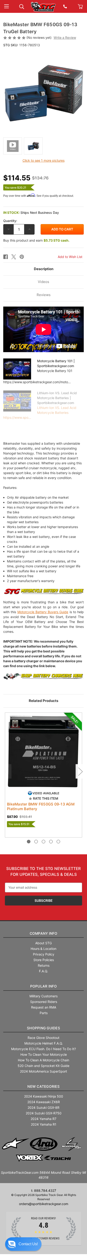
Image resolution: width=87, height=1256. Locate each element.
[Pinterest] (21, 257)
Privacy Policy (43, 954)
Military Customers (43, 996)
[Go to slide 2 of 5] (36, 841)
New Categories (43, 1086)
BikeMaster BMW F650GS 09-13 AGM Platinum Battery (40, 806)
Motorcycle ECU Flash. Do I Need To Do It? (43, 1049)
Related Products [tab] (43, 700)
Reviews (44, 295)
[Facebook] (5, 257)
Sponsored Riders (43, 1002)
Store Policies (43, 960)
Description (43, 269)
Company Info (44, 933)
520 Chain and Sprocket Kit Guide (43, 1066)
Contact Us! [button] (28, 1244)
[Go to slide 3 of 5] (43, 841)
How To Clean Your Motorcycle (43, 1054)
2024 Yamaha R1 (43, 1124)
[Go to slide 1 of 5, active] (28, 841)
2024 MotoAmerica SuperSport (43, 1071)
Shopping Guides (43, 1028)
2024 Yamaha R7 (43, 1119)
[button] (23, 1244)
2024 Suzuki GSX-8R (43, 1107)
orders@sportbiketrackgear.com (43, 1204)
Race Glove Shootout (43, 1038)
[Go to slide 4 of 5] (51, 841)
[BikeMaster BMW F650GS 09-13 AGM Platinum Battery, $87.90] (43, 751)
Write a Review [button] (65, 37)
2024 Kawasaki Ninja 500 (43, 1096)
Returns (43, 965)
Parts (44, 1013)
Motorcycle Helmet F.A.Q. (43, 1043)
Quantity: (10, 221)
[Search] (22, 6)
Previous (6, 771)
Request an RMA (43, 1007)
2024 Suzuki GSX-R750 (43, 1113)
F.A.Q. (43, 971)
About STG (43, 943)
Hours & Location (43, 949)
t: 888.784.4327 (43, 1190)
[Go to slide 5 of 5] (58, 841)
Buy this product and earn (36, 240)
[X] (13, 257)
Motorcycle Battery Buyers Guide (42, 612)
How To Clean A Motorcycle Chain (43, 1060)
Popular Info (43, 986)
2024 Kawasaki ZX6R (43, 1102)
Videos (43, 281)
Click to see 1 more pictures (43, 160)
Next (80, 771)
